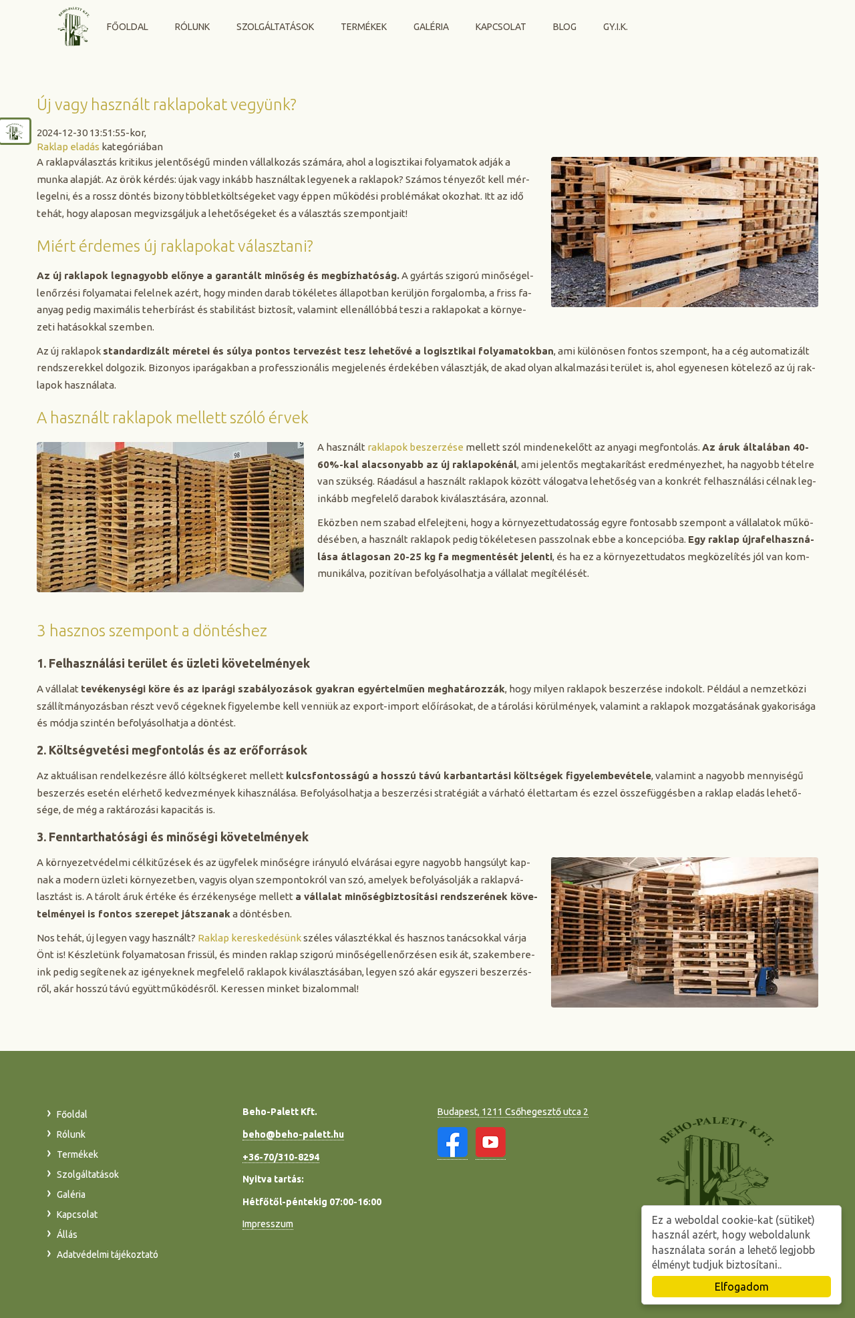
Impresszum (267, 1224)
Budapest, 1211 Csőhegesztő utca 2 (513, 1111)
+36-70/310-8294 (280, 1157)
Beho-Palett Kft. (74, 25)
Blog (564, 26)
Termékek (364, 26)
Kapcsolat (501, 26)
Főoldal (127, 26)
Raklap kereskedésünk (249, 937)
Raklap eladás (68, 146)
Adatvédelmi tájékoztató (107, 1254)
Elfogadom (742, 1287)
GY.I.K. (615, 26)
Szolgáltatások (275, 26)
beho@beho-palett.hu (293, 1134)
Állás (67, 1234)
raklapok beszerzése (415, 447)
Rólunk (192, 26)
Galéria (431, 26)
